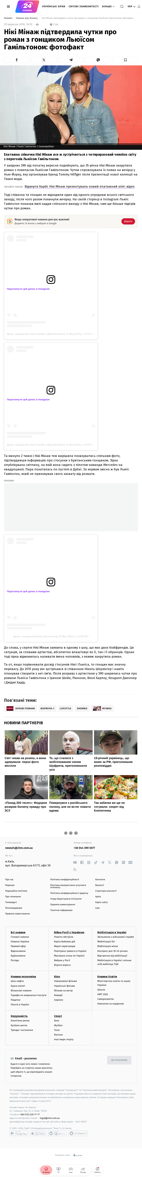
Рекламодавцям (13, 908)
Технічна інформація (61, 910)
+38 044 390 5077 (84, 848)
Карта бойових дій (64, 941)
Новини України (20, 941)
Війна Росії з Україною (69, 932)
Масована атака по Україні (69, 955)
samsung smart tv (78, 1133)
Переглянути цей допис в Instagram (28, 288)
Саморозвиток (105, 999)
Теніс (57, 1030)
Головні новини (20, 936)
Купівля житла (19, 1025)
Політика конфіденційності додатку (69, 893)
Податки (15, 999)
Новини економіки (23, 976)
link (75, 862)
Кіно (57, 976)
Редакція (10, 885)
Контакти (100, 879)
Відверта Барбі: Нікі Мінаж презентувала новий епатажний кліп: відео (80, 186)
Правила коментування (62, 904)
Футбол (58, 1025)
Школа (101, 989)
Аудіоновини (18, 955)
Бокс (56, 1020)
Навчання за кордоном (110, 1003)
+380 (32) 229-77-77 (29, 1114)
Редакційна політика (16, 891)
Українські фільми (64, 985)
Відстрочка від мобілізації (112, 955)
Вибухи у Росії (62, 960)
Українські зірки (53, 6)
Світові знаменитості (84, 6)
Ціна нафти (17, 981)
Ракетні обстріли (63, 936)
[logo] (27, 6)
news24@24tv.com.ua (19, 848)
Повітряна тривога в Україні (70, 951)
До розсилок (119, 1060)
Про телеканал (13, 897)
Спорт (58, 1016)
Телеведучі (11, 902)
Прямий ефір (18, 946)
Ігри (97, 908)
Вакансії (99, 885)
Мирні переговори (64, 946)
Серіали (58, 999)
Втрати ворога (62, 965)
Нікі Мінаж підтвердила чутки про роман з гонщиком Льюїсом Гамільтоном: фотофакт (87, 18)
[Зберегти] (125, 60)
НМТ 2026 (102, 994)
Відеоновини (18, 951)
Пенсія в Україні (20, 1004)
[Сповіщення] (138, 6)
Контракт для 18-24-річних (112, 951)
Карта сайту (101, 902)
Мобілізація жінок (107, 946)
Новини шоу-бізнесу (27, 18)
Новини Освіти (107, 976)
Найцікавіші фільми (65, 981)
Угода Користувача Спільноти (66, 899)
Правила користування (17, 914)
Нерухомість (19, 1016)
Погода (15, 960)
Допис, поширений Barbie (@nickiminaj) (35, 636)
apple (38, 1133)
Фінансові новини (21, 990)
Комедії (58, 995)
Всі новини (18, 932)
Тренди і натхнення (22, 1030)
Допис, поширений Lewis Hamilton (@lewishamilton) (36, 334)
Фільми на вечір (63, 990)
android (19, 1133)
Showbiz (8, 18)
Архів (98, 897)
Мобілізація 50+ (106, 941)
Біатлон (58, 1034)
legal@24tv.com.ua (50, 1118)
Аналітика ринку (20, 1020)
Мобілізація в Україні (111, 932)
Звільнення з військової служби (115, 936)
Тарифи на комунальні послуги (28, 995)
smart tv (57, 1133)
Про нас (9, 879)
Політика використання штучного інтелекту (68, 886)
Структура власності (106, 891)
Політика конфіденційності (64, 879)
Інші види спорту (63, 1039)
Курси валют (18, 985)
